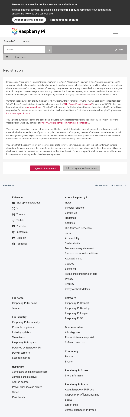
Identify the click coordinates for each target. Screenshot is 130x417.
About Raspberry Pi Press (79, 389)
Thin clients (18, 337)
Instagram (22, 232)
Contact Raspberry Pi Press (80, 409)
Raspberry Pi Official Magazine (82, 394)
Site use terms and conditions (81, 253)
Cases (15, 392)
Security (69, 284)
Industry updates (21, 332)
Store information (74, 375)
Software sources (75, 342)
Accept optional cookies (29, 19)
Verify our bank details (77, 289)
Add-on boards (20, 381)
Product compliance (23, 327)
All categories (72, 332)
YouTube (21, 226)
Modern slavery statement (79, 248)
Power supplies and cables (27, 387)
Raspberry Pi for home (24, 303)
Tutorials (17, 308)
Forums (69, 356)
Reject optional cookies (64, 19)
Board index (8, 185)
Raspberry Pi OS (74, 318)
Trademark (71, 217)
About (26, 41)
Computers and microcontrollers (30, 371)
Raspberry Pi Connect (77, 303)
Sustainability (72, 243)
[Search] (48, 49)
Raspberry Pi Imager (76, 313)
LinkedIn (21, 237)
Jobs (68, 233)
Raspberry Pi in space (24, 342)
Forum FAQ (9, 41)
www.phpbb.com (34, 107)
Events (69, 361)
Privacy (69, 278)
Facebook (21, 243)
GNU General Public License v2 (78, 104)
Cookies (69, 263)
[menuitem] (119, 49)
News (68, 202)
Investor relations (74, 207)
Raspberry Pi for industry (26, 322)
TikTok (20, 220)
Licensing (70, 268)
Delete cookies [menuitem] (101, 185)
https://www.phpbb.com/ (18, 113)
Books (68, 399)
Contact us (71, 212)
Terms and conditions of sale (81, 273)
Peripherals (18, 397)
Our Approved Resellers (78, 228)
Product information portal (79, 337)
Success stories (21, 357)
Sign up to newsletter (28, 202)
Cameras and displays (24, 376)
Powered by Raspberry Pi (26, 347)
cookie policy (68, 9)
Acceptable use (73, 258)
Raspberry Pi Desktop (77, 308)
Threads (21, 214)
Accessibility (72, 238)
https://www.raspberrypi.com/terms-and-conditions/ (64, 123)
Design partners (21, 352)
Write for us (71, 404)
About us (70, 222)
